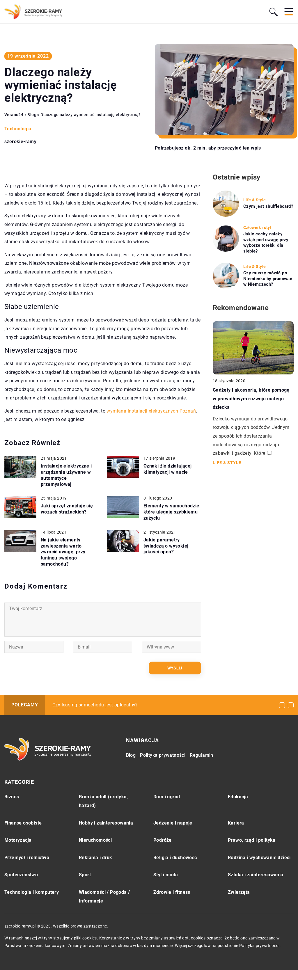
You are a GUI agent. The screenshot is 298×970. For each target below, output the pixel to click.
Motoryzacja (17, 840)
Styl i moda (165, 874)
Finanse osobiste (23, 823)
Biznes (11, 797)
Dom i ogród (166, 797)
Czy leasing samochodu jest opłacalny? (95, 705)
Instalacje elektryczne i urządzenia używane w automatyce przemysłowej (66, 475)
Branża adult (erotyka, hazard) (103, 801)
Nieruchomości (95, 840)
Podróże (162, 840)
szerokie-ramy (20, 141)
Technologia (17, 129)
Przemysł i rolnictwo (26, 857)
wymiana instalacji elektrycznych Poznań (151, 411)
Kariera (236, 823)
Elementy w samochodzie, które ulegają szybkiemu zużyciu (172, 512)
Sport (85, 874)
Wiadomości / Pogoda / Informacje (104, 896)
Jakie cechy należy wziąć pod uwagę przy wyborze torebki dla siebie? (266, 242)
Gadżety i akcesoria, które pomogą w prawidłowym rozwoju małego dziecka (251, 398)
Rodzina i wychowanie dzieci (259, 857)
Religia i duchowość (175, 857)
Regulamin (201, 755)
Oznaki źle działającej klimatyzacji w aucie (167, 469)
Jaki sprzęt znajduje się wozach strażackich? (67, 509)
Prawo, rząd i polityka (252, 840)
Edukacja (238, 797)
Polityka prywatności (162, 755)
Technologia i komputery (31, 892)
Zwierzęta (239, 892)
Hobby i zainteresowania (106, 823)
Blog (131, 755)
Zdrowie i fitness (171, 892)
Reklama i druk (95, 857)
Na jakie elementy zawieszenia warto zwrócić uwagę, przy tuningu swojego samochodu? (63, 552)
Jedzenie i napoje (172, 823)
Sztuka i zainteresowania (255, 874)
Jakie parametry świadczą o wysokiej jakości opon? (166, 546)
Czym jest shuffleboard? (268, 206)
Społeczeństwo (21, 874)
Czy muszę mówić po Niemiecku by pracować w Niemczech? (267, 278)
